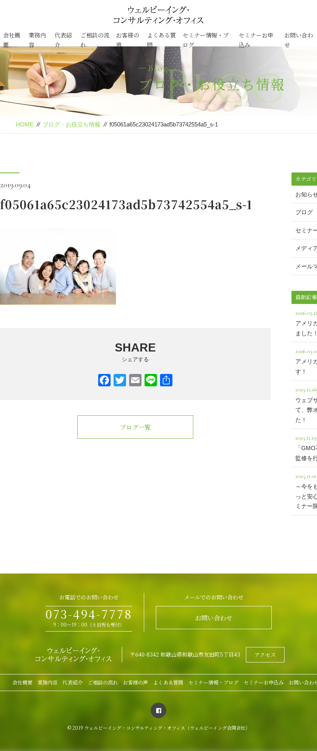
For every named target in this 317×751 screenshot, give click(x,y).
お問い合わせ (298, 40)
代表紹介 (63, 40)
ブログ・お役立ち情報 (72, 124)
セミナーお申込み (256, 40)
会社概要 (11, 40)
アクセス (265, 655)
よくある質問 (161, 40)
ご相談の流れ (94, 40)
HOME (25, 124)
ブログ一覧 (135, 427)
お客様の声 (127, 40)
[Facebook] (104, 381)
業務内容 (37, 40)
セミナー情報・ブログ (205, 40)
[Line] (150, 381)
